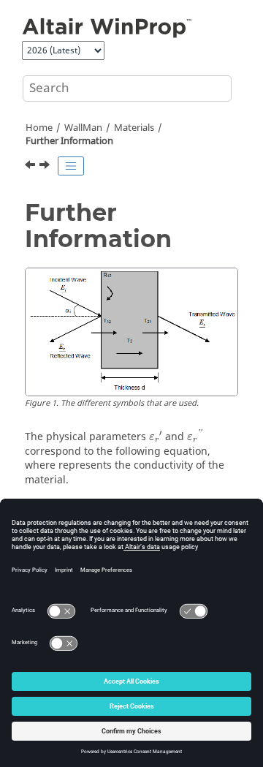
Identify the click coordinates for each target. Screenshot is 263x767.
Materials (134, 128)
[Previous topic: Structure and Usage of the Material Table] (31, 166)
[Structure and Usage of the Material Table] (31, 166)
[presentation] (155, 436)
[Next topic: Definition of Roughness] (46, 166)
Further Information (69, 141)
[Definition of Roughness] (46, 166)
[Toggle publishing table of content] (71, 165)
